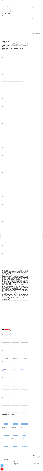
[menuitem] (15, 2)
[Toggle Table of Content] (9, 11)
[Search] (40, 2)
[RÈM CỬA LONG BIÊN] (42, 235)
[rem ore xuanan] (6, 350)
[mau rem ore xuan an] (15, 61)
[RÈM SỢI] (0, 235)
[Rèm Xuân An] (4, 2)
